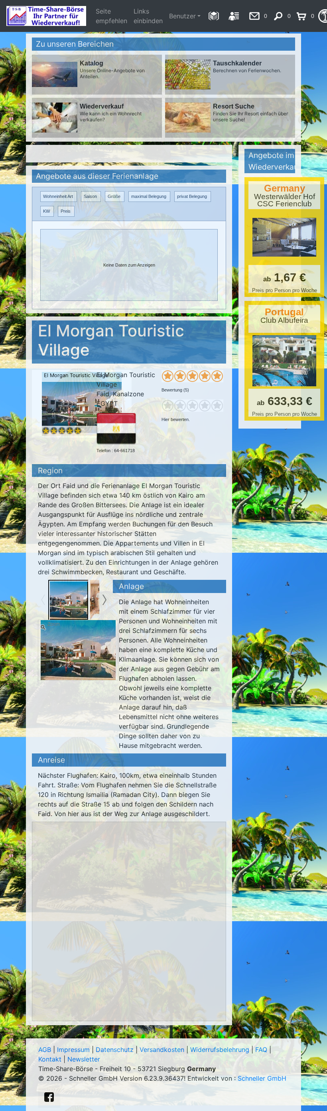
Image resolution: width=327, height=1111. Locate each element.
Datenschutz (115, 1050)
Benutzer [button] (182, 16)
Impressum (73, 1050)
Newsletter (83, 1059)
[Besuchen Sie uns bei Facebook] (49, 1097)
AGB (44, 1050)
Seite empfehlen (111, 16)
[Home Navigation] (213, 16)
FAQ (261, 1050)
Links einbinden (148, 16)
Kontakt (49, 1059)
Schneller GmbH (262, 1078)
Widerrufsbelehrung (219, 1050)
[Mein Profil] (234, 16)
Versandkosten (162, 1050)
